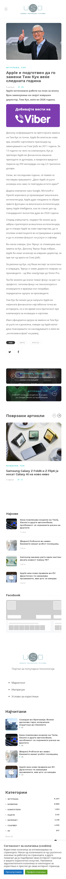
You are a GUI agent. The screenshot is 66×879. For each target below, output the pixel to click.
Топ (23, 67)
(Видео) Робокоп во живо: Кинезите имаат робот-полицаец (38, 752)
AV (33, 830)
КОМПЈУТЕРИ (33, 809)
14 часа (23, 532)
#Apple (22, 343)
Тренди (40, 374)
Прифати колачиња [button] (36, 872)
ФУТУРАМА (12, 67)
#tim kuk (35, 343)
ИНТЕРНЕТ (33, 820)
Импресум (18, 689)
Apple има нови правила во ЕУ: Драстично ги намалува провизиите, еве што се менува (37, 769)
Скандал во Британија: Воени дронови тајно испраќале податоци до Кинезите (36, 722)
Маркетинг (18, 682)
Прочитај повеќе (14, 872)
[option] (34, 451)
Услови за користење (25, 696)
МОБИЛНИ (12, 466)
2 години (10, 480)
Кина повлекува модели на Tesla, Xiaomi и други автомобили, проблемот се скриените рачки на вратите (39, 739)
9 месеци (10, 87)
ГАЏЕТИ (33, 815)
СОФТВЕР (33, 825)
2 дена (22, 548)
